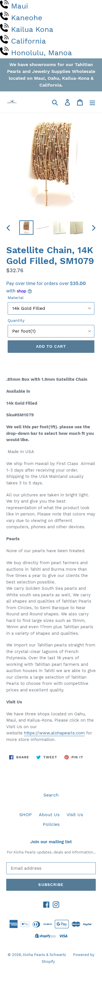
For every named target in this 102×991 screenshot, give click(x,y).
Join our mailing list (51, 841)
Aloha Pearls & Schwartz (44, 955)
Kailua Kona (32, 29)
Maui (19, 6)
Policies (51, 824)
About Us (49, 814)
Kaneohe (26, 17)
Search (51, 795)
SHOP (25, 814)
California (28, 41)
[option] (26, 227)
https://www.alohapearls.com (54, 733)
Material (16, 297)
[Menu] (92, 102)
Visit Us (75, 814)
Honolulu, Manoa (41, 52)
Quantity (16, 320)
